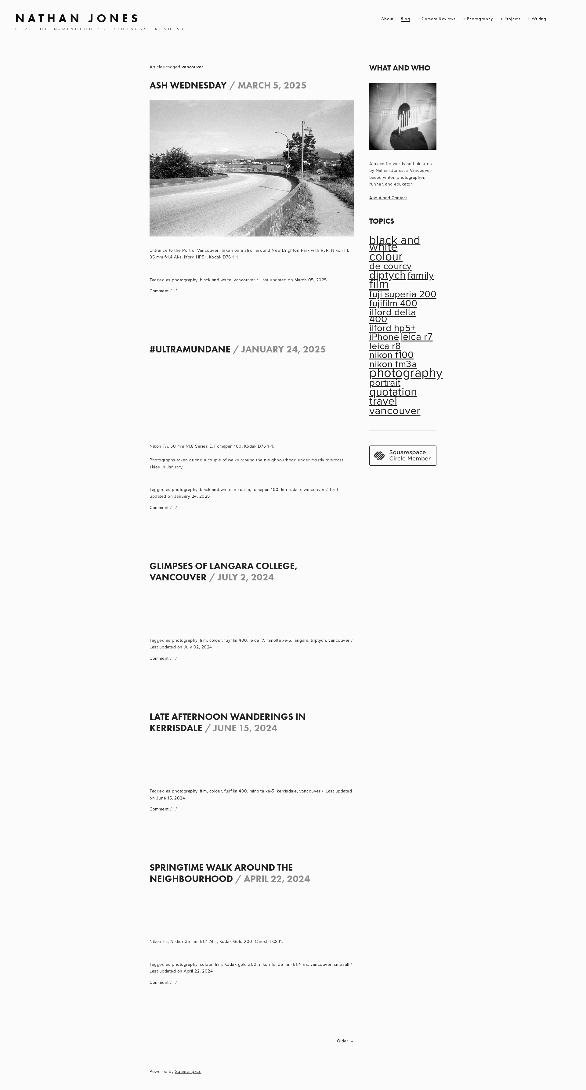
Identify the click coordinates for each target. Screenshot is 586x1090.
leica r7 (257, 640)
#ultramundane (190, 349)
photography (184, 280)
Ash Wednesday (188, 85)
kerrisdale (291, 489)
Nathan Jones (78, 18)
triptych (318, 640)
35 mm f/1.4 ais (293, 964)
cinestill (341, 964)
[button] (175, 381)
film (203, 640)
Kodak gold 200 (240, 964)
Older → (345, 1041)
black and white (216, 280)
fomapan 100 (265, 489)
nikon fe (267, 964)
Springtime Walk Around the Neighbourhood (221, 872)
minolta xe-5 (278, 640)
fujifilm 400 (235, 640)
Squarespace (188, 1071)
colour (215, 640)
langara (301, 640)
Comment (159, 291)
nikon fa (242, 489)
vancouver (244, 280)
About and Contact (388, 198)
